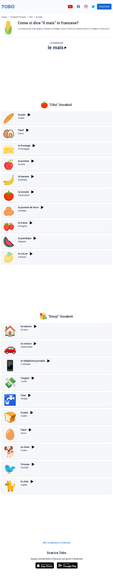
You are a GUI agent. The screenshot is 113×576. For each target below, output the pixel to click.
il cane (24, 450)
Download (104, 6)
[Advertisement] (56, 74)
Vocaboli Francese (18, 17)
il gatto (24, 484)
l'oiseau (25, 464)
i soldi (24, 381)
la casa (24, 329)
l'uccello (25, 467)
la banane (23, 176)
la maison (26, 326)
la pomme (23, 161)
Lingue (4, 17)
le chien (25, 447)
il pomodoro (24, 195)
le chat (24, 481)
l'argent (25, 378)
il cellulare (25, 364)
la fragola (22, 226)
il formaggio (24, 149)
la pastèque (24, 238)
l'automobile (26, 347)
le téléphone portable (33, 360)
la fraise (22, 222)
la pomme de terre (28, 207)
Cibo (31, 17)
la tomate (23, 191)
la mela (21, 164)
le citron (23, 253)
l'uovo (21, 133)
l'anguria (22, 241)
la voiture (26, 343)
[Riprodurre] (65, 47)
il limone (22, 257)
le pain (21, 114)
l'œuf (21, 130)
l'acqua (24, 398)
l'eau (23, 395)
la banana (22, 179)
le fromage (24, 145)
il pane (21, 118)
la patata (22, 210)
